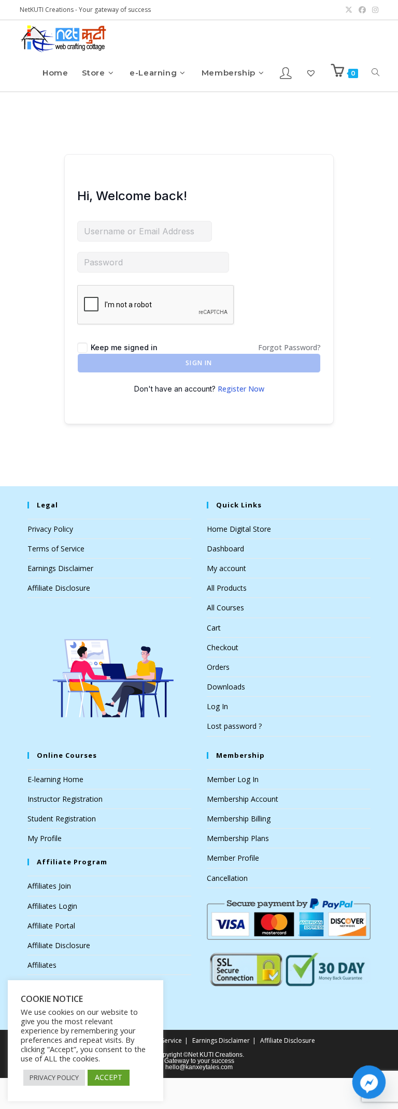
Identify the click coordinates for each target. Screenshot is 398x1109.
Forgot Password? (289, 347)
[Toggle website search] (375, 72)
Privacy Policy (50, 529)
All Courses (225, 607)
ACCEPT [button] (108, 1077)
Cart (214, 628)
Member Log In (233, 779)
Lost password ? (234, 726)
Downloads (226, 687)
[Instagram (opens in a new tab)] (373, 10)
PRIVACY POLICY (54, 1077)
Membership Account (242, 799)
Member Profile (233, 858)
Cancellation (227, 878)
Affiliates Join (49, 886)
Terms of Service (55, 548)
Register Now (241, 389)
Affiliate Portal (51, 926)
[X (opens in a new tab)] (349, 10)
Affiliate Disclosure (58, 588)
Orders (218, 667)
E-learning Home (55, 779)
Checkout (222, 647)
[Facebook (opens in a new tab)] (362, 10)
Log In (217, 706)
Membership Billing (239, 818)
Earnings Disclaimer (60, 568)
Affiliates (41, 965)
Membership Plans (238, 838)
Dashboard (225, 548)
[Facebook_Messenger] (369, 1082)
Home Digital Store (239, 529)
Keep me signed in (124, 347)
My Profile (44, 838)
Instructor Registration (65, 799)
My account (226, 568)
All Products (227, 588)
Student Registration (61, 818)
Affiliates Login (52, 906)
